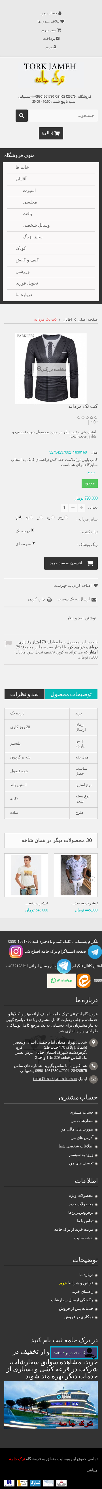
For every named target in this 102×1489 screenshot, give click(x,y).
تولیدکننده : (89, 532)
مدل (94, 453)
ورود (49, 47)
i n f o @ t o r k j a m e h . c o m (55, 1079)
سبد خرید (48, 30)
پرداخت (48, 39)
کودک (21, 249)
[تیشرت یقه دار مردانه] (26, 875)
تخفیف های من (81, 1164)
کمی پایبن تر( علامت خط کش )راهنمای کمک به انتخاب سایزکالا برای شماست (54, 462)
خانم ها (22, 168)
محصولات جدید (81, 1204)
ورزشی (23, 272)
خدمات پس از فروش (76, 1309)
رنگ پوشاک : (87, 545)
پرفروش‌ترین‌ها (81, 1213)
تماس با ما (85, 1221)
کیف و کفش (27, 260)
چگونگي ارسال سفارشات (72, 1300)
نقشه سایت (84, 1238)
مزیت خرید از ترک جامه (74, 1230)
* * (94, 422)
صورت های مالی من (77, 1130)
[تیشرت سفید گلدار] (76, 875)
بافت (27, 214)
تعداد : (93, 508)
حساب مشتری (82, 1113)
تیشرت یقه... (37, 903)
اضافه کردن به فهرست (73, 586)
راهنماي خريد (83, 1292)
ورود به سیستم (81, 1155)
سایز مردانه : (87, 520)
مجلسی (30, 202)
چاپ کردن (36, 600)
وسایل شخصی (36, 226)
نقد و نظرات (24, 694)
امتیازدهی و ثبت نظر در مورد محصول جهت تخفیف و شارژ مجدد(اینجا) (54, 434)
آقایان (21, 179)
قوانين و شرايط (76, 1283)
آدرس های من (82, 1138)
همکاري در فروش (79, 1317)
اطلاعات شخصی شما (76, 1147)
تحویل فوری (27, 283)
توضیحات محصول (71, 694)
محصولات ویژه (81, 1196)
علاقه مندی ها (48, 22)
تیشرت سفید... (84, 903)
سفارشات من (82, 1121)
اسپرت (29, 191)
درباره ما (86, 1275)
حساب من (49, 14)
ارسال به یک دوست (74, 600)
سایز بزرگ (32, 237)
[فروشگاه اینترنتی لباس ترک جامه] (51, 75)
